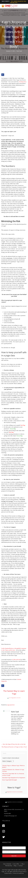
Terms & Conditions (18, 873)
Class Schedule (7, 864)
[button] (14, 855)
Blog (15, 866)
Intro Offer (16, 864)
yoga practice (11, 705)
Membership (8, 866)
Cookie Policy (8, 873)
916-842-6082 (7, 814)
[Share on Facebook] (2, 74)
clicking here (22, 81)
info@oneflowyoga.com (10, 816)
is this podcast (16, 659)
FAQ (22, 864)
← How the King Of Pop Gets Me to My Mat (13, 744)
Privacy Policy (22, 872)
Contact (20, 866)
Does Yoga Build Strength (9, 780)
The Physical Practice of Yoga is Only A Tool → (14, 747)
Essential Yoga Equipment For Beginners (13, 777)
